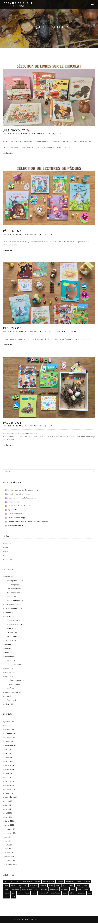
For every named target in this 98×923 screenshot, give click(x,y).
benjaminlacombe (48, 881)
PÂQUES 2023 (12, 328)
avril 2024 (8, 757)
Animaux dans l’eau (14, 620)
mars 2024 (8, 761)
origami (7, 893)
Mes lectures (12, 592)
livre (36, 889)
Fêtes (58, 134)
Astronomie (8, 640)
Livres (6, 551)
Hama (51, 885)
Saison (7, 696)
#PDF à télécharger (11, 604)
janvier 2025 (9, 729)
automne (37, 881)
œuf (13, 897)
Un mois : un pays (14, 664)
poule (20, 893)
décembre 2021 (10, 829)
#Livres (50, 331)
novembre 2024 (10, 737)
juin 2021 (7, 837)
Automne (10, 700)
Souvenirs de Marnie (15, 526)
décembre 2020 (10, 861)
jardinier (78, 885)
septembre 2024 (10, 745)
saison (65, 893)
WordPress (32, 919)
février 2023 (9, 781)
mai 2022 (7, 809)
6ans (12, 881)
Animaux (7, 616)
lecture (7, 889)
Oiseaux (10, 632)
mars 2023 (8, 777)
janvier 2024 (9, 769)
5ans (6, 881)
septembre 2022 (10, 797)
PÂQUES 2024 (12, 230)
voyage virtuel (81, 893)
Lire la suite (7, 153)
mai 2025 (7, 725)
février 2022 (9, 821)
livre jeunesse (54, 889)
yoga (89, 893)
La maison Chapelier (15, 518)
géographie (33, 885)
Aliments (50, 134)
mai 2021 (7, 841)
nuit (79, 889)
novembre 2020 (10, 865)
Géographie (9, 656)
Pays (6, 555)
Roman (10, 596)
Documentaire (12, 588)
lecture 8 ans (15, 889)
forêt (25, 885)
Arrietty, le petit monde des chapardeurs (22, 490)
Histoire (7, 668)
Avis (6, 547)
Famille (7, 648)
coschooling (69, 881)
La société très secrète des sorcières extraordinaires (27, 522)
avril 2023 (8, 773)
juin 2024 (7, 749)
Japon (9, 660)
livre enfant (44, 889)
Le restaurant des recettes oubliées (20, 506)
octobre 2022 (9, 793)
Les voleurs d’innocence (16, 514)
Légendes (8, 672)
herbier (58, 885)
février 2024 (9, 765)
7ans (18, 881)
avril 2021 (8, 845)
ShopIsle (17, 919)
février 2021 (9, 853)
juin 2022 (7, 805)
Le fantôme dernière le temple (18, 494)
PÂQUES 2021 (12, 422)
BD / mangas (12, 584)
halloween (43, 885)
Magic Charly (12, 510)
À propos (7, 543)
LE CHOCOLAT (16, 130)
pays (13, 893)
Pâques (27, 893)
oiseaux (86, 889)
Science (7, 704)
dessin (6, 885)
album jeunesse (27, 881)
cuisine (79, 881)
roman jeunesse (55, 893)
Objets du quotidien (12, 692)
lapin (86, 885)
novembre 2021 (10, 833)
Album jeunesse (62, 331)
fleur (20, 885)
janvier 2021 (9, 857)
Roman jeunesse (13, 600)
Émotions (8, 644)
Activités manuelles (11, 608)
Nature (7, 676)
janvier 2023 (9, 785)
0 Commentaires (36, 134)
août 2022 (8, 801)
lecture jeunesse (27, 889)
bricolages (60, 881)
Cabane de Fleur (18, 3)
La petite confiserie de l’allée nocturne (21, 498)
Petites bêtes (12, 636)
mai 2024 (7, 753)
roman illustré (43, 893)
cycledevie (87, 881)
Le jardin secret (13, 502)
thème (72, 893)
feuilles (13, 885)
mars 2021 (8, 849)
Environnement (13, 684)
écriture (7, 897)
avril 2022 (8, 813)
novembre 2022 (10, 789)
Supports (8, 559)
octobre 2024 (9, 741)
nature (73, 889)
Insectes (10, 628)
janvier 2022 (9, 825)
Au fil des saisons (14, 680)
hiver (64, 885)
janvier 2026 (9, 721)
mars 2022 (8, 817)
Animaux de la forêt (14, 624)
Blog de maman (18, 6)
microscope (64, 889)
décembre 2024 (10, 733)
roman (34, 893)
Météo (9, 688)
